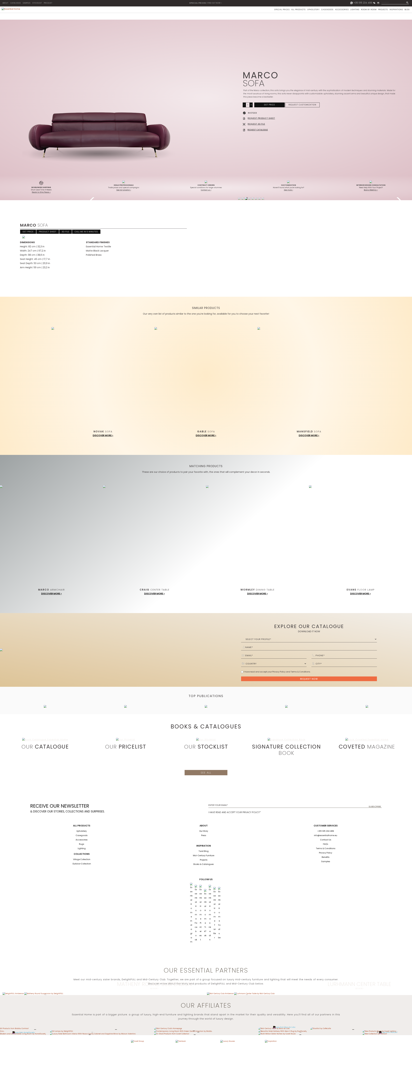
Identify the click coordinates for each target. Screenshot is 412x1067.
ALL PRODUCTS (298, 9)
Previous (93, 198)
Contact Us (325, 839)
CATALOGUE (15, 3)
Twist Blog (204, 851)
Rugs (81, 844)
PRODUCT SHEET (47, 231)
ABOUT (5, 3)
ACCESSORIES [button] (342, 9)
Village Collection (81, 859)
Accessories (82, 839)
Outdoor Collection (81, 863)
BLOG (407, 9)
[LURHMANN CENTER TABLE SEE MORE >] (254, 993)
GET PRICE (269, 104)
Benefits (325, 857)
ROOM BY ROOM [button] (369, 9)
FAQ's (325, 844)
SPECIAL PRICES (282, 9)
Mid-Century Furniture (203, 855)
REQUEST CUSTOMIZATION (302, 104)
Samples (325, 861)
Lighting (82, 848)
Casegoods (82, 835)
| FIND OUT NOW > (205, 3)
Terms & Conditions (325, 848)
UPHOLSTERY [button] (313, 9)
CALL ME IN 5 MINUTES (86, 231)
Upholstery (81, 831)
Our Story (203, 831)
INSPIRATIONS (396, 9)
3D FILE (65, 231)
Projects (203, 859)
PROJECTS (383, 9)
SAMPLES (26, 3)
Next (399, 198)
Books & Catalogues (203, 864)
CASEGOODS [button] (327, 9)
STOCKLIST (37, 3)
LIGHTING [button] (354, 9)
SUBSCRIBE (375, 806)
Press (203, 835)
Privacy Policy (325, 852)
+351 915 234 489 (363, 2)
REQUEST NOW (309, 678)
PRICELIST (48, 3)
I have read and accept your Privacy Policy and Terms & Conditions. (277, 671)
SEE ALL (206, 772)
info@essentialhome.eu (325, 835)
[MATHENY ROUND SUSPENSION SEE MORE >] (43, 993)
